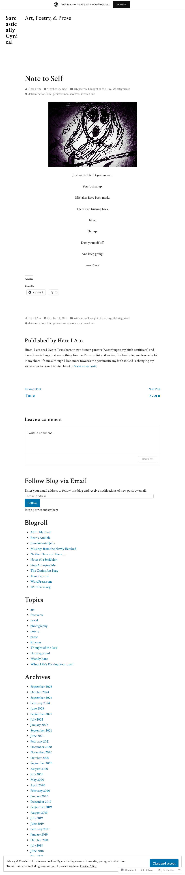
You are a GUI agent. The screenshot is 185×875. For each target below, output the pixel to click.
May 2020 (37, 779)
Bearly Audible (40, 538)
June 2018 (37, 851)
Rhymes (36, 642)
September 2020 (41, 763)
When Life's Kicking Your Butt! (52, 664)
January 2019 (39, 834)
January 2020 (39, 796)
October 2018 (40, 840)
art (75, 89)
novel (34, 620)
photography (39, 626)
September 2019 (41, 807)
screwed (74, 94)
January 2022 (39, 725)
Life (49, 94)
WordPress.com (41, 581)
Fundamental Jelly (43, 543)
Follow (32, 503)
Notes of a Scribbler (44, 559)
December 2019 (41, 801)
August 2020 (39, 769)
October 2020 (40, 758)
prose (34, 637)
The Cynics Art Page (44, 570)
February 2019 (40, 829)
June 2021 (37, 736)
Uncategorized (121, 89)
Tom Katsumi (40, 576)
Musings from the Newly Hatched (53, 549)
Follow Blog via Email (56, 480)
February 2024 (40, 703)
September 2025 (41, 686)
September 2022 (41, 714)
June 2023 (37, 708)
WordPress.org (41, 587)
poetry (82, 89)
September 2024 (41, 697)
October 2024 (40, 692)
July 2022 (37, 719)
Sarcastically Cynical (12, 30)
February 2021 (40, 741)
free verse (37, 615)
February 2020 (40, 790)
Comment (147, 458)
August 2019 (39, 812)
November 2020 (41, 752)
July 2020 (37, 774)
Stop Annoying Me (43, 565)
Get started (121, 4)
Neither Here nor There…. (48, 554)
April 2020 (38, 785)
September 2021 (41, 730)
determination (36, 94)
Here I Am (34, 89)
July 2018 (37, 845)
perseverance (60, 94)
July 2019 (37, 818)
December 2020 (41, 747)
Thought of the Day (99, 89)
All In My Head (41, 532)
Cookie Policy (88, 866)
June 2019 (37, 823)
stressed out (88, 94)
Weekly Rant (39, 659)
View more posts (85, 366)
